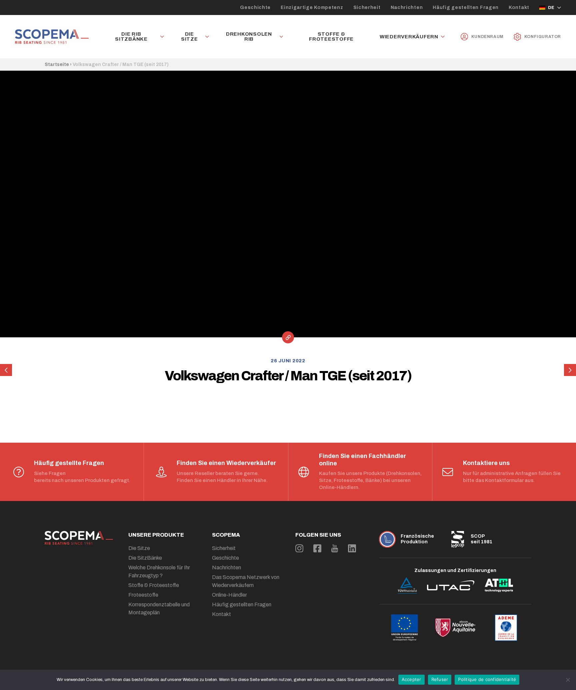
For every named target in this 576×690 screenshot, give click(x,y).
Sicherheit (367, 7)
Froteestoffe (143, 595)
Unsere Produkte (156, 535)
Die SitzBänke (145, 558)
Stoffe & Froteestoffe (331, 37)
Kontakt (519, 7)
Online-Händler (229, 595)
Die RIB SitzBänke (131, 37)
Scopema (226, 535)
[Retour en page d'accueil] (52, 36)
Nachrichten (407, 7)
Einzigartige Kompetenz (312, 7)
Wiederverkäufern (409, 36)
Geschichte (255, 7)
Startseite (57, 64)
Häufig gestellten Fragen (466, 7)
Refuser (439, 679)
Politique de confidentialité (487, 679)
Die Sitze (189, 37)
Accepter (411, 679)
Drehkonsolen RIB (249, 37)
